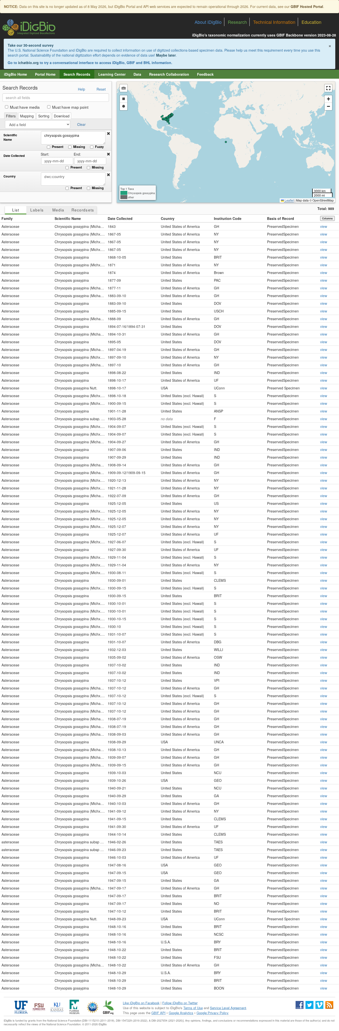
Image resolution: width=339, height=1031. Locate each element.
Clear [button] (81, 124)
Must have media (25, 107)
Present (57, 146)
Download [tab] (61, 115)
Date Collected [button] (120, 218)
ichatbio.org (28, 62)
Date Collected (14, 156)
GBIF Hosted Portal (307, 6)
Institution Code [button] (227, 218)
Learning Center (112, 74)
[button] (108, 133)
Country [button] (167, 218)
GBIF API (158, 1012)
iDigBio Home (15, 74)
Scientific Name (10, 137)
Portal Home (45, 74)
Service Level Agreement (228, 1007)
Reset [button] (101, 89)
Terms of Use (193, 1007)
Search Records (77, 74)
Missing (79, 146)
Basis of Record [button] (280, 218)
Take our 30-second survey (31, 45)
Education (311, 22)
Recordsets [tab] (82, 209)
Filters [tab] (11, 115)
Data (137, 74)
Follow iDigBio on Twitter (180, 1002)
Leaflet (289, 200)
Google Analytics (181, 1012)
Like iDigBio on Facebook (141, 1002)
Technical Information (274, 22)
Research (237, 22)
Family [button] (7, 218)
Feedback (205, 74)
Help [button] (81, 89)
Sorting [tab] (43, 115)
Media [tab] (58, 209)
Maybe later (166, 55)
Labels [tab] (36, 209)
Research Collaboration (169, 74)
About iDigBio (208, 22)
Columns (327, 218)
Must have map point (70, 107)
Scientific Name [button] (68, 218)
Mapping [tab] (27, 115)
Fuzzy (99, 146)
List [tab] (15, 209)
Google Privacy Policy (213, 1012)
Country (9, 176)
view (323, 226)
